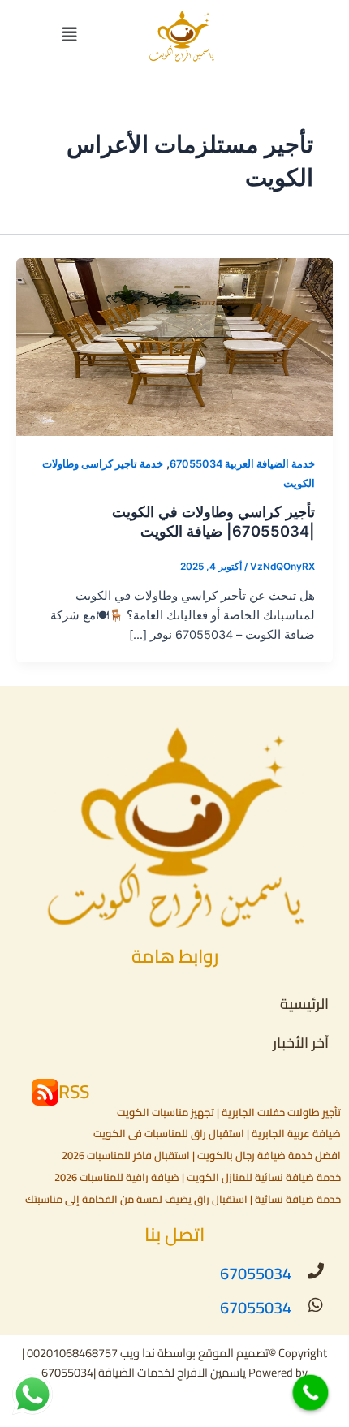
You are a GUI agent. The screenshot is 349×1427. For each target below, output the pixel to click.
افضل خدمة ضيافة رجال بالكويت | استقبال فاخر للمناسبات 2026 (201, 1155)
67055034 (255, 1273)
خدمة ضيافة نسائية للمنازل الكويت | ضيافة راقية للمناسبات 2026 (197, 1177)
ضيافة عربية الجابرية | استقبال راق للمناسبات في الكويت (217, 1133)
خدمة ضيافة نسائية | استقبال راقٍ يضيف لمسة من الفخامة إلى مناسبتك (183, 1199)
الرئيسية (304, 1003)
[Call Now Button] (311, 1393)
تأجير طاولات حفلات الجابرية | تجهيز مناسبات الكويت (229, 1112)
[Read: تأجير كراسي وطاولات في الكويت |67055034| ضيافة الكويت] (174, 346)
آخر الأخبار (301, 1042)
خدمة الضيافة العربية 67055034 (242, 464)
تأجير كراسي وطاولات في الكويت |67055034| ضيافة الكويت (213, 521)
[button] (70, 35)
